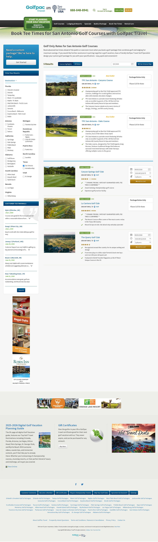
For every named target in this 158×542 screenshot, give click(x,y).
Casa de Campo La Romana (30, 140)
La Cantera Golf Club (90, 203)
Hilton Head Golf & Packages (45, 507)
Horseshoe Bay (29, 168)
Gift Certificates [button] (61, 493)
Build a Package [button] (100, 24)
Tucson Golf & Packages (41, 505)
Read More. (117, 526)
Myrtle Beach (11, 180)
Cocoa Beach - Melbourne (16, 111)
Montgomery (12, 161)
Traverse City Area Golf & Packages (21, 510)
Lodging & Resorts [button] (74, 24)
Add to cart (142, 181)
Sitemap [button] (133, 493)
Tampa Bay (11, 95)
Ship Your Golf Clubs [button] (101, 493)
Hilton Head (11, 174)
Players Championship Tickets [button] (80, 493)
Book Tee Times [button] (115, 24)
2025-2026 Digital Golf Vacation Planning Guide (24, 426)
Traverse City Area (30, 124)
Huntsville (11, 166)
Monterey (10, 150)
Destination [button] (10, 80)
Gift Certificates (67, 425)
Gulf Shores (11, 158)
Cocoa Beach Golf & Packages (68, 501)
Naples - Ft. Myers (13, 100)
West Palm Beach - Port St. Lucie (17, 103)
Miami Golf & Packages (78, 498)
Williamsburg (12, 196)
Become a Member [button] (46, 493)
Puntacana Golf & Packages (44, 510)
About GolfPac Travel (40, 520)
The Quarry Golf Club (90, 237)
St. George (28, 176)
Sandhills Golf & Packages (119, 510)
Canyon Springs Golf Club (92, 171)
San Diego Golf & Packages (79, 505)
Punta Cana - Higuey (29, 136)
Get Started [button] (21, 62)
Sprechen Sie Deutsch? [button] (119, 493)
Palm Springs (11, 142)
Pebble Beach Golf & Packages (124, 505)
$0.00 (129, 10)
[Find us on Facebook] (76, 484)
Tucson (10, 129)
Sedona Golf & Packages (59, 505)
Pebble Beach (12, 145)
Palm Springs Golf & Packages (101, 505)
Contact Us (121, 520)
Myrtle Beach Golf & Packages (90, 507)
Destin (9, 116)
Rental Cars (129, 24)
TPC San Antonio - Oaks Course (95, 121)
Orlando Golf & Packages (41, 498)
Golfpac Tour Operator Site (93, 530)
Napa (9, 148)
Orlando (10, 92)
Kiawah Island (12, 177)
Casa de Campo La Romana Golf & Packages (71, 510)
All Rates (78, 64)
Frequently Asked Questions (59, 520)
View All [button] (21, 290)
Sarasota (10, 108)
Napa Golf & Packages (144, 505)
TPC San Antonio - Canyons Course (97, 80)
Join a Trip (119, 10)
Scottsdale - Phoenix (11, 125)
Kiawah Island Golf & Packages (67, 507)
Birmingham (11, 164)
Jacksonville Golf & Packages (142, 498)
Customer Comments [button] (29, 493)
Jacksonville (11, 106)
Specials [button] (87, 24)
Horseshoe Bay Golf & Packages (59, 512)
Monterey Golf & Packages (24, 507)
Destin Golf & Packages (112, 501)
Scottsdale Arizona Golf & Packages (18, 505)
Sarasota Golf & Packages (47, 501)
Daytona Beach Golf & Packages (91, 501)
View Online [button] (12, 466)
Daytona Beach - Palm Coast (16, 114)
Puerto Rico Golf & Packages (98, 510)
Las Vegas (11, 188)
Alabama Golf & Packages (101, 512)
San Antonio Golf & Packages (139, 510)
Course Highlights (66, 64)
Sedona (10, 131)
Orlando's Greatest (13, 90)
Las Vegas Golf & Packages (111, 507)
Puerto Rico (29, 149)
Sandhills (28, 157)
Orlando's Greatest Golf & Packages (18, 498)
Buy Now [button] (63, 446)
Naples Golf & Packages (96, 498)
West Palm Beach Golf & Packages (118, 498)
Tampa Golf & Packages (60, 498)
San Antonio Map (146, 64)
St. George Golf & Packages (81, 512)
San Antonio (29, 166)
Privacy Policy (111, 520)
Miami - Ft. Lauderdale (14, 98)
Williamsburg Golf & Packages (133, 507)
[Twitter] (82, 484)
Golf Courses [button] (59, 24)
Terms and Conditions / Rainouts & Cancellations (87, 520)
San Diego (11, 140)
